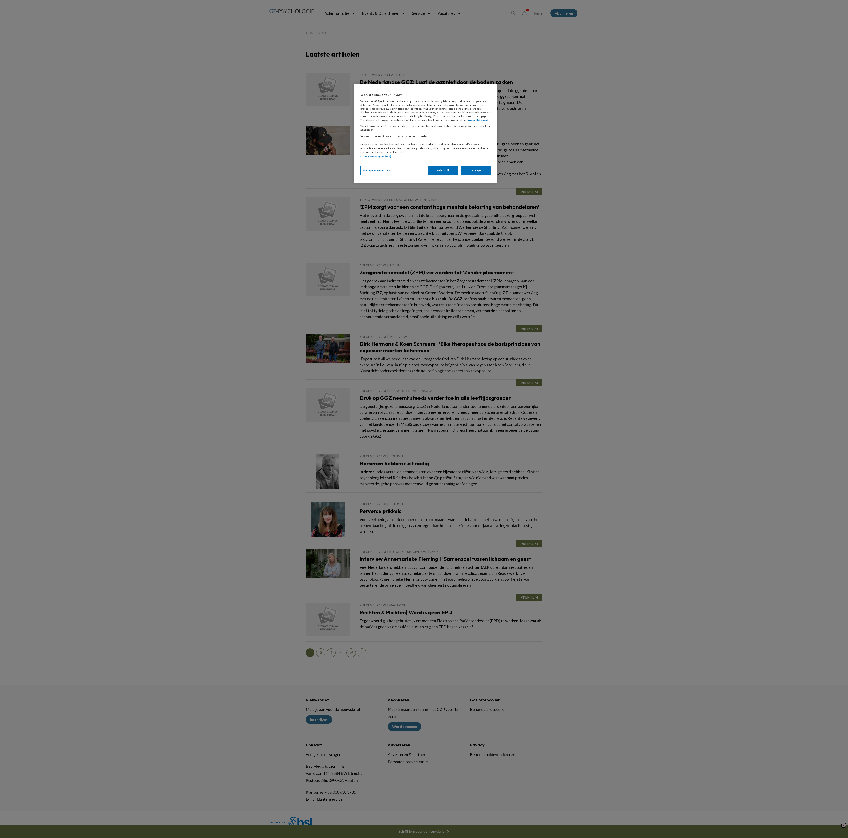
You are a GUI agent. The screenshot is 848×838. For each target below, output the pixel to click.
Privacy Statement (477, 119)
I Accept (476, 170)
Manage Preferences (376, 170)
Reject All (443, 170)
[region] (425, 133)
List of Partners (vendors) (375, 156)
